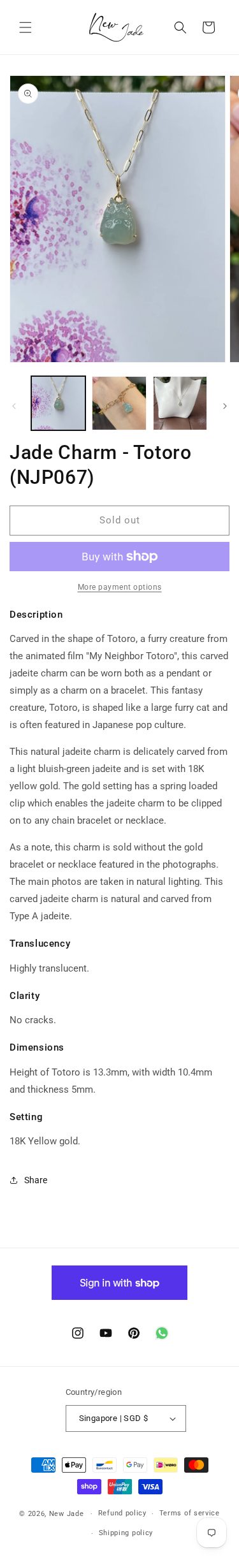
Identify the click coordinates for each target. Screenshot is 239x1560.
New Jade (66, 1514)
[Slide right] (225, 406)
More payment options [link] (120, 587)
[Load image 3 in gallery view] (180, 403)
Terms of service (189, 1513)
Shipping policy (126, 1533)
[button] (25, 27)
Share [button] (35, 1180)
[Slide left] (14, 406)
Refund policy (122, 1513)
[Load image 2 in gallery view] (119, 403)
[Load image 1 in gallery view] (58, 403)
